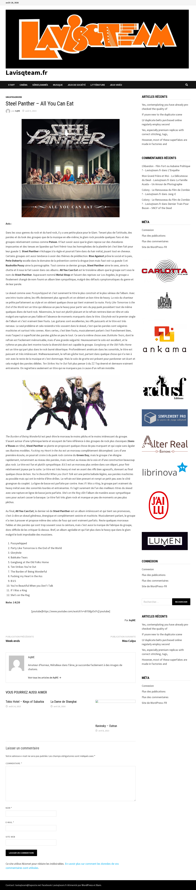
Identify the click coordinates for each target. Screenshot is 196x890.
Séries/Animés (40, 84)
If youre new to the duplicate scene (162, 114)
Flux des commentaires (155, 241)
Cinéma (23, 84)
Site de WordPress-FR (154, 247)
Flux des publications (154, 235)
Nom (9, 807)
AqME (17, 110)
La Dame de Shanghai (64, 701)
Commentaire (14, 763)
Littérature (97, 84)
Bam (98, 885)
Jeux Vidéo (116, 84)
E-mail (10, 822)
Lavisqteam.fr (26, 72)
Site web (10, 836)
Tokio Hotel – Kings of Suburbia (25, 701)
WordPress (87, 885)
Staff (11, 84)
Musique (58, 84)
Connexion (148, 230)
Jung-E (172, 194)
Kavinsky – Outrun (106, 726)
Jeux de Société (77, 84)
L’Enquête (173, 170)
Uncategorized (14, 97)
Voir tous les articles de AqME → (44, 677)
